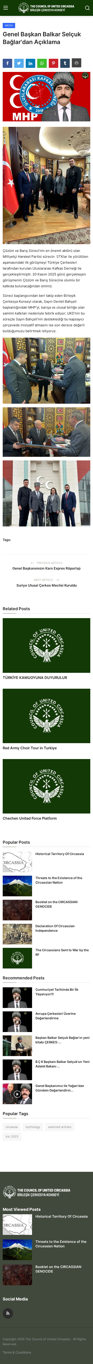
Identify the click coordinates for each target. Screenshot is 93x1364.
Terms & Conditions (17, 1352)
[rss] (8, 1313)
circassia (12, 1127)
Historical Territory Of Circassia (59, 854)
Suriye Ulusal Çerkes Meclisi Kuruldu (46, 585)
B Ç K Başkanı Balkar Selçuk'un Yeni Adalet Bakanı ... (62, 1064)
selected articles (59, 1127)
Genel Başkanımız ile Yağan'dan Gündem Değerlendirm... (59, 1088)
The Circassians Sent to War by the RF (62, 952)
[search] (87, 8)
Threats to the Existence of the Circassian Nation (58, 880)
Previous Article (49, 563)
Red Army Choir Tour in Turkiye (30, 748)
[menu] (5, 8)
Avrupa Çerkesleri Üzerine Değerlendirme (55, 1016)
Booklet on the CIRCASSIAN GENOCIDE (56, 904)
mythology (33, 1127)
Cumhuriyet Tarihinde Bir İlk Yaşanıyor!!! (56, 992)
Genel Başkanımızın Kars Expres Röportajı (46, 568)
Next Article (44, 580)
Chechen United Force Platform (30, 818)
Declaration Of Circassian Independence (55, 928)
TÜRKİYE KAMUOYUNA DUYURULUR (35, 677)
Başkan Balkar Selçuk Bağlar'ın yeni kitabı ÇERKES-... (62, 1040)
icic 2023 (12, 1136)
